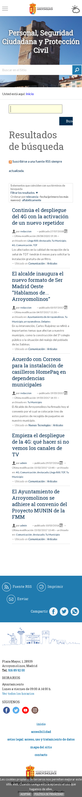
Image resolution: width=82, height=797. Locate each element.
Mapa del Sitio (41, 747)
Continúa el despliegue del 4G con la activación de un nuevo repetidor (40, 216)
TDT (35, 245)
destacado (45, 240)
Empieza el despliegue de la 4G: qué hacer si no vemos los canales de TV (40, 445)
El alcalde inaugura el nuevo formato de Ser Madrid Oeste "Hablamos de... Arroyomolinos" (37, 286)
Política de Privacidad (48, 794)
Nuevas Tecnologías (39, 425)
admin (23, 463)
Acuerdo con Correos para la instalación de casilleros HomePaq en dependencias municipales (39, 372)
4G (13, 245)
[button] (5, 8)
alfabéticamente (31, 200)
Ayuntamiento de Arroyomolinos (46, 316)
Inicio (30, 94)
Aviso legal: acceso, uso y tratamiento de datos (41, 739)
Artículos (52, 263)
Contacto (41, 755)
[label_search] (77, 70)
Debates (45, 321)
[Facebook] (53, 611)
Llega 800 (33, 240)
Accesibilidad (41, 732)
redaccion (26, 231)
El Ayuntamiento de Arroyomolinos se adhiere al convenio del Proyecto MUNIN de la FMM (39, 504)
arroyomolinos (32, 321)
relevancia (32, 196)
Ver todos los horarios (18, 694)
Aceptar (25, 794)
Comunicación (24, 245)
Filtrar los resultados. (23, 192)
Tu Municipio (59, 240)
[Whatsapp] (75, 611)
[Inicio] (41, 8)
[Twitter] (64, 611)
